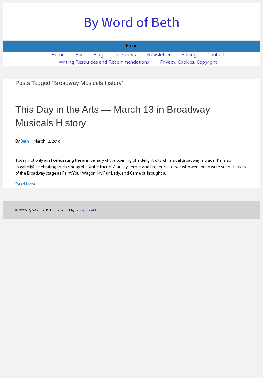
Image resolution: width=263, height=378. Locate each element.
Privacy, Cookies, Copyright (188, 62)
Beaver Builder (87, 210)
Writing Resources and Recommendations (104, 62)
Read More (25, 184)
